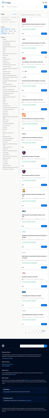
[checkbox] (2, 29)
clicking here (28, 400)
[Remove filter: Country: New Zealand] (11, 19)
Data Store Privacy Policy (7, 364)
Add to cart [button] (44, 33)
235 (38, 332)
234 (34, 332)
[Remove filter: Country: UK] (7, 22)
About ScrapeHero (6, 365)
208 (26, 332)
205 (40, 330)
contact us (13, 374)
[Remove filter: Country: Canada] (9, 17)
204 (36, 330)
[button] (3, 7)
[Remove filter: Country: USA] (15, 22)
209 (29, 332)
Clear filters (15, 14)
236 (41, 332)
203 (33, 330)
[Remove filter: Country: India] (17, 17)
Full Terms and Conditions (7, 358)
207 (46, 330)
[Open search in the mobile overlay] (26, 6)
